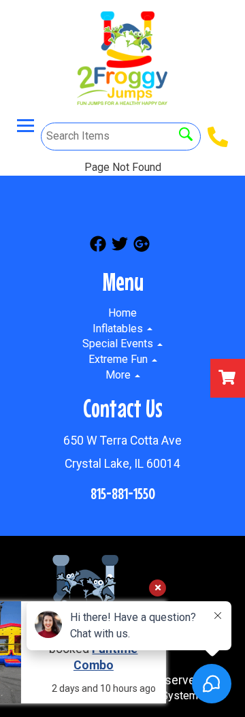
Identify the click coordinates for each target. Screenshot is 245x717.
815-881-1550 (123, 493)
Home (122, 312)
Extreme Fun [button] (119, 359)
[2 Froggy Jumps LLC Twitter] (120, 246)
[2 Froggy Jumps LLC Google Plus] (141, 246)
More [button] (119, 374)
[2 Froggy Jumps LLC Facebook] (98, 246)
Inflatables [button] (119, 328)
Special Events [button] (119, 343)
